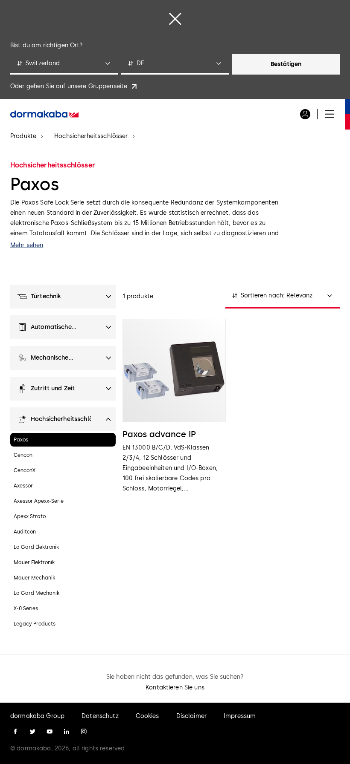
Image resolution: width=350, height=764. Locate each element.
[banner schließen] (175, 18)
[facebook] (15, 732)
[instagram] (84, 732)
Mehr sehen (26, 245)
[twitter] (32, 732)
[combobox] (64, 64)
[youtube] (49, 732)
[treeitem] (63, 296)
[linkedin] (67, 732)
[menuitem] (44, 114)
